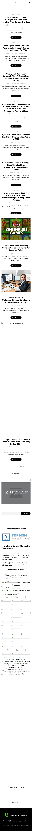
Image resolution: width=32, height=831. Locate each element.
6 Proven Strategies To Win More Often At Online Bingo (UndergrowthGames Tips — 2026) (16, 166)
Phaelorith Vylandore (17, 114)
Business (16, 131)
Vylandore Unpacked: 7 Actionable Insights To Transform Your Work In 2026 (16, 137)
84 (17, 466)
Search (26, 513)
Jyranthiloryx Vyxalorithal (17, 25)
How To (16, 101)
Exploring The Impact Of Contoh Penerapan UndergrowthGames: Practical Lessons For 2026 (16, 48)
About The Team (12, 821)
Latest (16, 242)
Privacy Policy (24, 820)
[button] (29, 480)
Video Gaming (16, 14)
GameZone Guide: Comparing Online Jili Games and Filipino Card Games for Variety (15, 248)
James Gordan (17, 142)
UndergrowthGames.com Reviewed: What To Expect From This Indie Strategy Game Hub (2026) (16, 77)
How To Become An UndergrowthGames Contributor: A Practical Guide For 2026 (16, 300)
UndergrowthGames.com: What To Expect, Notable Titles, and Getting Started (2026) (16, 441)
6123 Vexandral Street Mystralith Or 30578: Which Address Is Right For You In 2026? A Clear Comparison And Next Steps (16, 107)
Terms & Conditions (12, 820)
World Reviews (16, 436)
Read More (15, 37)
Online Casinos (16, 159)
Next (21, 466)
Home (4, 820)
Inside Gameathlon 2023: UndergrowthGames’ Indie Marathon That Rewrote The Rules (16, 19)
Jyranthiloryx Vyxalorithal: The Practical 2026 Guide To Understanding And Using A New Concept (16, 196)
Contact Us (21, 821)
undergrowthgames (7, 565)
